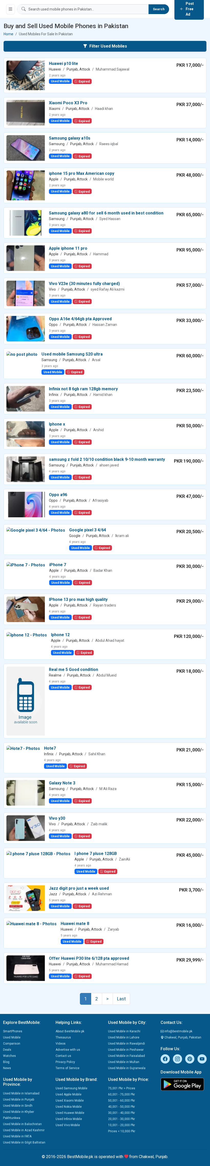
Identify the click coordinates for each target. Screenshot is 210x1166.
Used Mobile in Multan (123, 1062)
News (7, 1068)
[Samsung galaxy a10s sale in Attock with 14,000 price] (25, 147)
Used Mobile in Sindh (18, 1105)
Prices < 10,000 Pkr (121, 1131)
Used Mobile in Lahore (123, 1037)
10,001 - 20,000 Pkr (121, 1125)
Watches (9, 1056)
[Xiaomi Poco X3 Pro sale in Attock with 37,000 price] (25, 112)
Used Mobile (11, 1037)
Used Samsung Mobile (71, 1088)
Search (159, 9)
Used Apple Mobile (68, 1094)
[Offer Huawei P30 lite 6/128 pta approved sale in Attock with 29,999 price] (25, 967)
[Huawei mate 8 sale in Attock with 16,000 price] (31, 923)
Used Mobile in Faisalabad (126, 1056)
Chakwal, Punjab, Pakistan (182, 1037)
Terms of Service (67, 1068)
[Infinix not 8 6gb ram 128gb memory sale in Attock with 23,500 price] (25, 398)
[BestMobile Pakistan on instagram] (177, 1059)
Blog (6, 1062)
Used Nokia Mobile (69, 1106)
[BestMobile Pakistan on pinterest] (189, 1059)
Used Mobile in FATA (17, 1136)
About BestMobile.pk (70, 1031)
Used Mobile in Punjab (18, 1099)
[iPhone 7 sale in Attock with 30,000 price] (25, 564)
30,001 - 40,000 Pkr (121, 1113)
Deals (7, 1049)
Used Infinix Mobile (69, 1119)
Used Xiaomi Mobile (70, 1100)
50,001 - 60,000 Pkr (121, 1100)
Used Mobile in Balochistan (22, 1124)
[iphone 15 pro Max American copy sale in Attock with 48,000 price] (25, 185)
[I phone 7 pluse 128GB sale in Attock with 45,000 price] (38, 853)
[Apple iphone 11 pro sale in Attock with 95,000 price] (25, 257)
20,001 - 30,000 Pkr (121, 1119)
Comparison (11, 1043)
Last (121, 998)
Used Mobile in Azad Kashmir (24, 1130)
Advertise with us (68, 1049)
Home (8, 34)
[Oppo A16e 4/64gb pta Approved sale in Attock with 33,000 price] (25, 328)
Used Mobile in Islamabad (21, 1093)
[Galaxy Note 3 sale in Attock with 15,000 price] (25, 792)
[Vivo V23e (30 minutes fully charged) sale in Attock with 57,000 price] (25, 293)
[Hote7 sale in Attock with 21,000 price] (23, 748)
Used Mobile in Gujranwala (126, 1068)
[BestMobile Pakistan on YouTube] (202, 1059)
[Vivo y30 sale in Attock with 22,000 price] (25, 827)
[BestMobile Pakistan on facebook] (165, 1059)
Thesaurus (63, 1037)
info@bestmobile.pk (178, 1031)
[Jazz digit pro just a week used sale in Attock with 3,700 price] (25, 897)
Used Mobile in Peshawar (126, 1049)
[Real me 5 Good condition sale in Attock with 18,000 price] (25, 700)
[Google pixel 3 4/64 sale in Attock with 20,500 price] (35, 530)
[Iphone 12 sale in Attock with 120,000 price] (26, 634)
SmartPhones (12, 1031)
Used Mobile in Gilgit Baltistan (24, 1142)
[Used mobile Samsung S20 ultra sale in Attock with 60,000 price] (21, 354)
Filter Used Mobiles (108, 46)
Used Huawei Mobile (70, 1113)
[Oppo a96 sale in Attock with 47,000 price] (25, 504)
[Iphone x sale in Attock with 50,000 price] (25, 433)
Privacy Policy (65, 1062)
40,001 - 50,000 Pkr (121, 1106)
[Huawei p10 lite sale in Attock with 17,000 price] (25, 75)
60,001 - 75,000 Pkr (121, 1094)
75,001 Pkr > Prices (121, 1088)
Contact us (63, 1056)
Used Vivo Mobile (68, 1125)
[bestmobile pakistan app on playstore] (184, 1084)
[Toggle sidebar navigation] (10, 9)
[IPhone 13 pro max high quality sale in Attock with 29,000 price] (25, 609)
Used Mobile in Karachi (124, 1031)
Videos (61, 1043)
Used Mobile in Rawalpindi (126, 1043)
